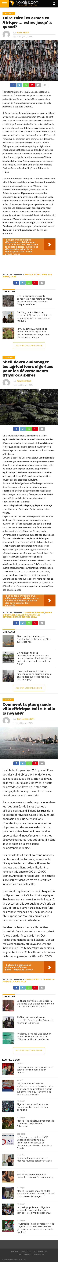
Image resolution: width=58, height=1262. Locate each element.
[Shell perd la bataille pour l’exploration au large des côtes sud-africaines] (8, 641)
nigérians (24, 617)
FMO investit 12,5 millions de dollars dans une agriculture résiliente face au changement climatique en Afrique (33, 333)
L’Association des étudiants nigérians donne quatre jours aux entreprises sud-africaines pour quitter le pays (34, 675)
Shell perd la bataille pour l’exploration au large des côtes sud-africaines (33, 639)
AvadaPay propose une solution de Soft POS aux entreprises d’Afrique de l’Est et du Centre (34, 1036)
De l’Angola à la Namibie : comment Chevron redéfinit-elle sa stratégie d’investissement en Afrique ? (34, 316)
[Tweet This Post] (19, 84)
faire (44, 274)
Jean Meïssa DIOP (25, 719)
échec (37, 274)
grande (47, 979)
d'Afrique (30, 979)
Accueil (14, 1251)
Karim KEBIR (23, 32)
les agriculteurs (26, 615)
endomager (9, 615)
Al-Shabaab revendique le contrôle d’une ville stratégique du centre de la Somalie (35, 1020)
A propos (26, 1251)
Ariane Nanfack (24, 381)
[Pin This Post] (32, 84)
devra (48, 613)
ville (23, 982)
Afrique (29, 274)
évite (39, 979)
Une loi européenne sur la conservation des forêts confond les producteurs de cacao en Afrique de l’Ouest (34, 300)
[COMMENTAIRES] (45, 84)
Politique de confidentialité (30, 1255)
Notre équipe (40, 1251)
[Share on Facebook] (13, 84)
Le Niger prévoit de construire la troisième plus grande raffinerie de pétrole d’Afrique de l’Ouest (35, 1004)
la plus (16, 982)
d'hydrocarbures (34, 613)
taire (13, 277)
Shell (34, 617)
